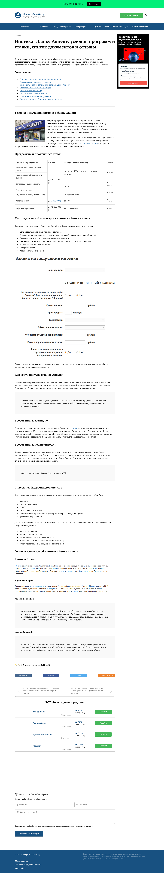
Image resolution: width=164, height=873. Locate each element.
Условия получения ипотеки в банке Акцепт (40, 79)
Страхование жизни (88, 143)
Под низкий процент (62, 27)
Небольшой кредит (120, 27)
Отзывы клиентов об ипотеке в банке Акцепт (41, 99)
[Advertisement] (65, 768)
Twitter (78, 675)
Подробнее (94, 4)
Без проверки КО (82, 27)
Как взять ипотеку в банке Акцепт (35, 87)
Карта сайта (19, 868)
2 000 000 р (56, 200)
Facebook (51, 675)
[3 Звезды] (18, 665)
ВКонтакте (23, 675)
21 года (73, 428)
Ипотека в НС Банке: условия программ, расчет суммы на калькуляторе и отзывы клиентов (87, 690)
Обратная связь (21, 861)
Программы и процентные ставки (35, 82)
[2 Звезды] (17, 665)
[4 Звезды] (20, 665)
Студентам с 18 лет (101, 27)
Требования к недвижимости (33, 93)
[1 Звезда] (15, 665)
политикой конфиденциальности (80, 826)
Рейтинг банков (131, 15)
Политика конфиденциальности (28, 865)
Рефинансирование (140, 27)
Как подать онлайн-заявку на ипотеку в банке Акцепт (45, 85)
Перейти (103, 712)
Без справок (44, 27)
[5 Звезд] (21, 665)
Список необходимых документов (35, 96)
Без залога (24, 27)
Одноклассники (107, 675)
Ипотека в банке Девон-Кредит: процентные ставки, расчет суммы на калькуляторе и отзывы (41, 690)
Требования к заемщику (31, 90)
